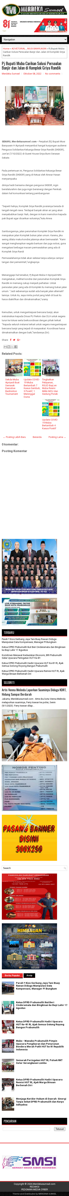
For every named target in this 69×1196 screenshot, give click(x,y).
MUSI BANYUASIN (36, 48)
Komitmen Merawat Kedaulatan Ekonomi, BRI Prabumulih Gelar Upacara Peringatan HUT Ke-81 (32, 656)
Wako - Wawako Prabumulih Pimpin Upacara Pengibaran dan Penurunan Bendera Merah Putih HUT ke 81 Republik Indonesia (40, 1045)
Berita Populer (12, 975)
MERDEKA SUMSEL (47, 1194)
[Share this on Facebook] (10, 340)
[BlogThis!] (9, 347)
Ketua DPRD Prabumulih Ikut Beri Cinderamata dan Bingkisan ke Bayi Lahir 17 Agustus (41, 1005)
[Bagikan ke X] (12, 347)
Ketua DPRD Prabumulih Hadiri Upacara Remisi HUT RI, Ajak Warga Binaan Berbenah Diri (39, 1082)
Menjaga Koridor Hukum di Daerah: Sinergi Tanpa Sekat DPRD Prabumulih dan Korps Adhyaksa (41, 1101)
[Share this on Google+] (18, 340)
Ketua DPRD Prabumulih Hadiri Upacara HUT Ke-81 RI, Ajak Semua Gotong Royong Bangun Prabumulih (32, 664)
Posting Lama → (57, 437)
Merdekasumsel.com (44, 1184)
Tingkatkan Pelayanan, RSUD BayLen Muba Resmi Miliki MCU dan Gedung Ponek (50, 386)
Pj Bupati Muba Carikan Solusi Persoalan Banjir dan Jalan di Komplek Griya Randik (31, 65)
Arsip (29, 975)
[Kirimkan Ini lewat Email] (5, 347)
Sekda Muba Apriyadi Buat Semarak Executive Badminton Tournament (12, 386)
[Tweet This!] (14, 340)
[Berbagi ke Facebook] (16, 347)
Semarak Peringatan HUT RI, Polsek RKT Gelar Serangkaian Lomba (39, 1062)
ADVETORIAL (19, 48)
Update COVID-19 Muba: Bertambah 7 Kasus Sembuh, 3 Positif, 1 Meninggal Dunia (32, 388)
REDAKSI (34, 1186)
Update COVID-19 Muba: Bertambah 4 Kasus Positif (50, 424)
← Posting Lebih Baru (14, 437)
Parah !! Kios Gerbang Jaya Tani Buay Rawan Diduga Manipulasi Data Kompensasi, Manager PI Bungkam (29, 640)
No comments (52, 73)
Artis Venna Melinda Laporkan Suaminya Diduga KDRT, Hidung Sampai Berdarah (34, 692)
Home (6, 48)
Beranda (37, 437)
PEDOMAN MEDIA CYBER (34, 1189)
